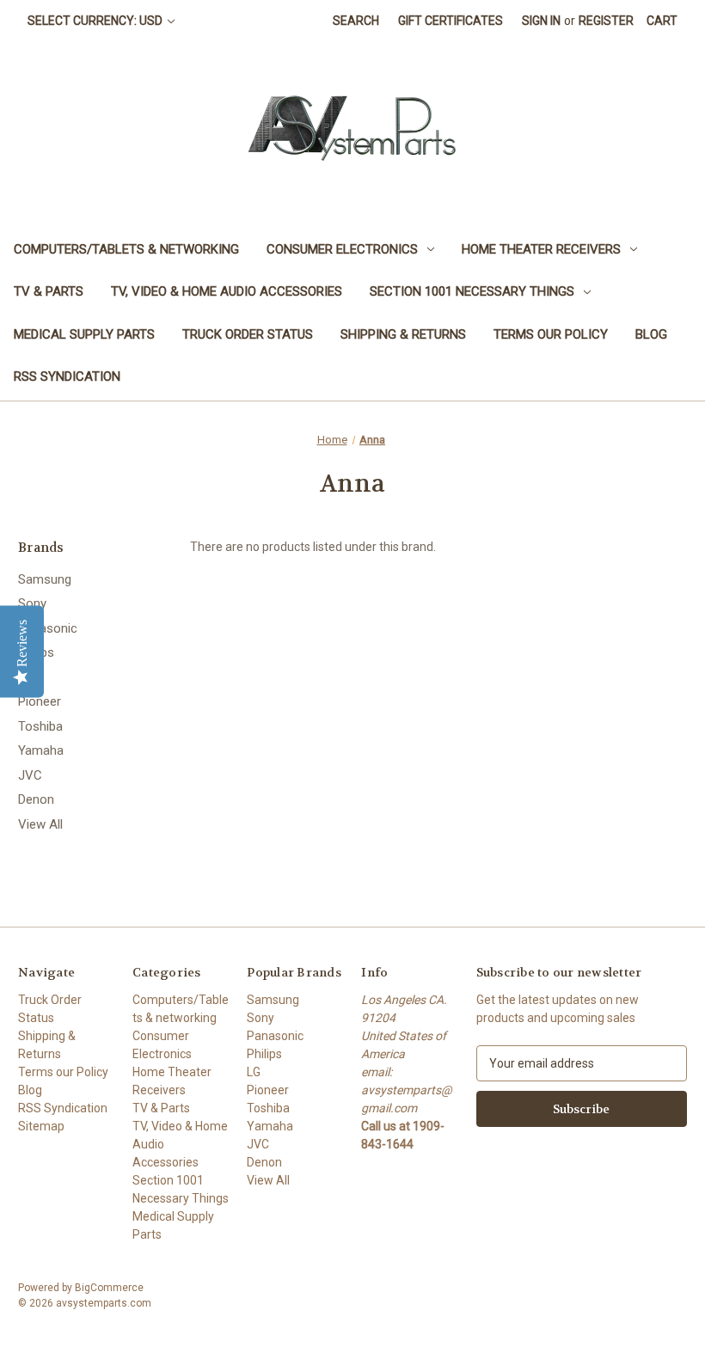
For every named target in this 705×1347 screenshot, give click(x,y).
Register (606, 21)
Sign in (541, 21)
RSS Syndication (67, 376)
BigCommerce (109, 1288)
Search (356, 21)
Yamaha (41, 750)
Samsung (44, 579)
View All (40, 824)
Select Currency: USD (96, 21)
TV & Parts (48, 291)
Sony (32, 603)
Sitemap (41, 1126)
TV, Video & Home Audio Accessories (226, 291)
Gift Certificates (450, 21)
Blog (651, 334)
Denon (36, 799)
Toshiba (40, 726)
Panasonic (47, 628)
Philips (36, 652)
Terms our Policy (551, 334)
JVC (30, 775)
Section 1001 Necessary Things (472, 291)
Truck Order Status (247, 334)
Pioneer (39, 701)
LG (26, 677)
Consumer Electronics (342, 249)
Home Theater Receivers (541, 249)
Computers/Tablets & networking (126, 249)
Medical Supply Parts (84, 334)
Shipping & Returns (403, 334)
